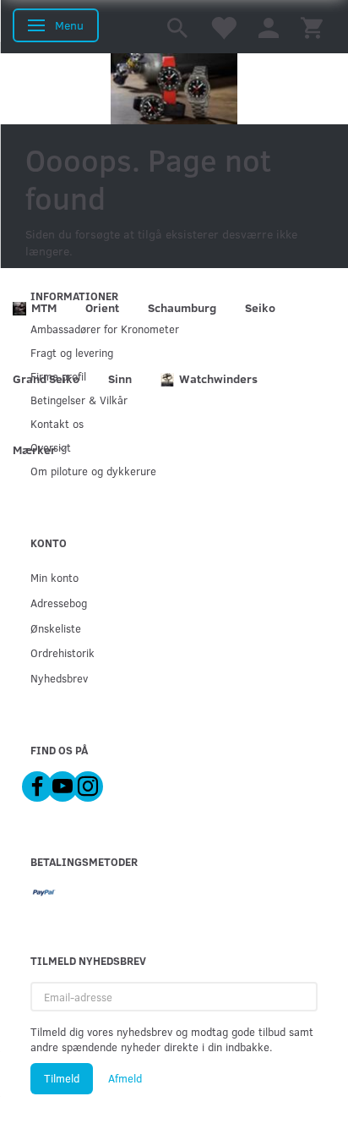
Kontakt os (57, 423)
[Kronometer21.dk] (174, 88)
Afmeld (125, 1078)
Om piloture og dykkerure (93, 470)
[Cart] (311, 26)
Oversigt (50, 447)
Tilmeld (61, 1078)
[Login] (268, 26)
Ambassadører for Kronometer (104, 328)
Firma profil (58, 376)
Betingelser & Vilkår (79, 399)
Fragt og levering (71, 352)
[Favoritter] (223, 26)
